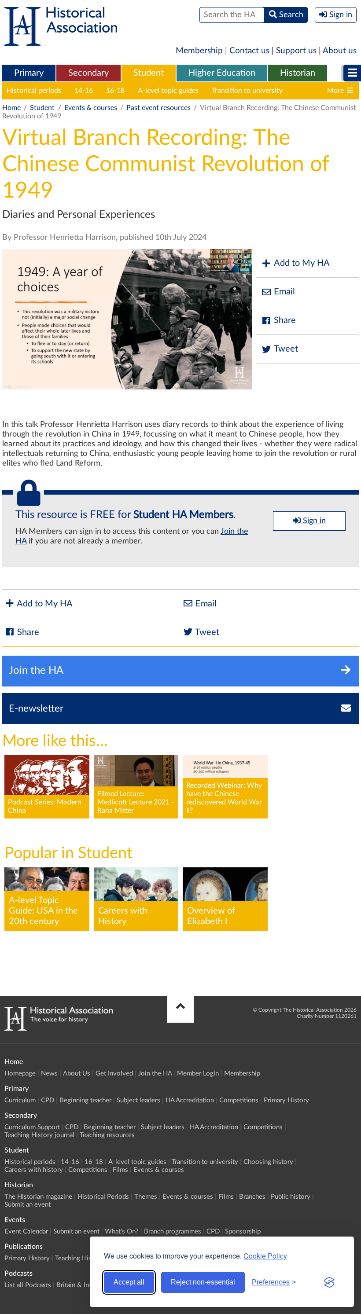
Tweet (286, 349)
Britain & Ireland (79, 1285)
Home (11, 107)
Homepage (20, 1073)
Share (285, 320)
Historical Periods (103, 1196)
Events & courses (90, 107)
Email (284, 291)
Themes (145, 1196)
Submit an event (27, 1204)
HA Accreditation (190, 1100)
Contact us (249, 51)
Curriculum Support (32, 1127)
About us (340, 51)
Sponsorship (243, 1231)
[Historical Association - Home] (58, 1028)
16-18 (115, 90)
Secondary (88, 73)
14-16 (83, 90)
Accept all (129, 1282)
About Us (76, 1073)
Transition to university (247, 90)
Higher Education (221, 73)
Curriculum (20, 1100)
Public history (290, 1196)
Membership (199, 51)
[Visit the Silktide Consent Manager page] (329, 1282)
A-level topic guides (168, 90)
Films (120, 1170)
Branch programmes (172, 1231)
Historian (297, 73)
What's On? (122, 1231)
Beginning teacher (85, 1100)
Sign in (313, 521)
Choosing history (268, 1162)
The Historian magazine (38, 1196)
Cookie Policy (265, 1256)
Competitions (238, 1100)
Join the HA (155, 1073)
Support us (296, 51)
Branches (252, 1196)
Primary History (286, 1100)
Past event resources (158, 107)
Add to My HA (302, 263)
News (49, 1073)
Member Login (198, 1073)
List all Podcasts (27, 1285)
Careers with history (33, 1170)
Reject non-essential (203, 1282)
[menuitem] (29, 73)
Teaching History (79, 1258)
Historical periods (34, 90)
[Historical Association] (60, 41)
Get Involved (114, 1073)
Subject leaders (138, 1100)
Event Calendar (26, 1231)
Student (148, 73)
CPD (47, 1100)
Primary (29, 73)
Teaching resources (107, 1135)
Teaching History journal (39, 1135)
